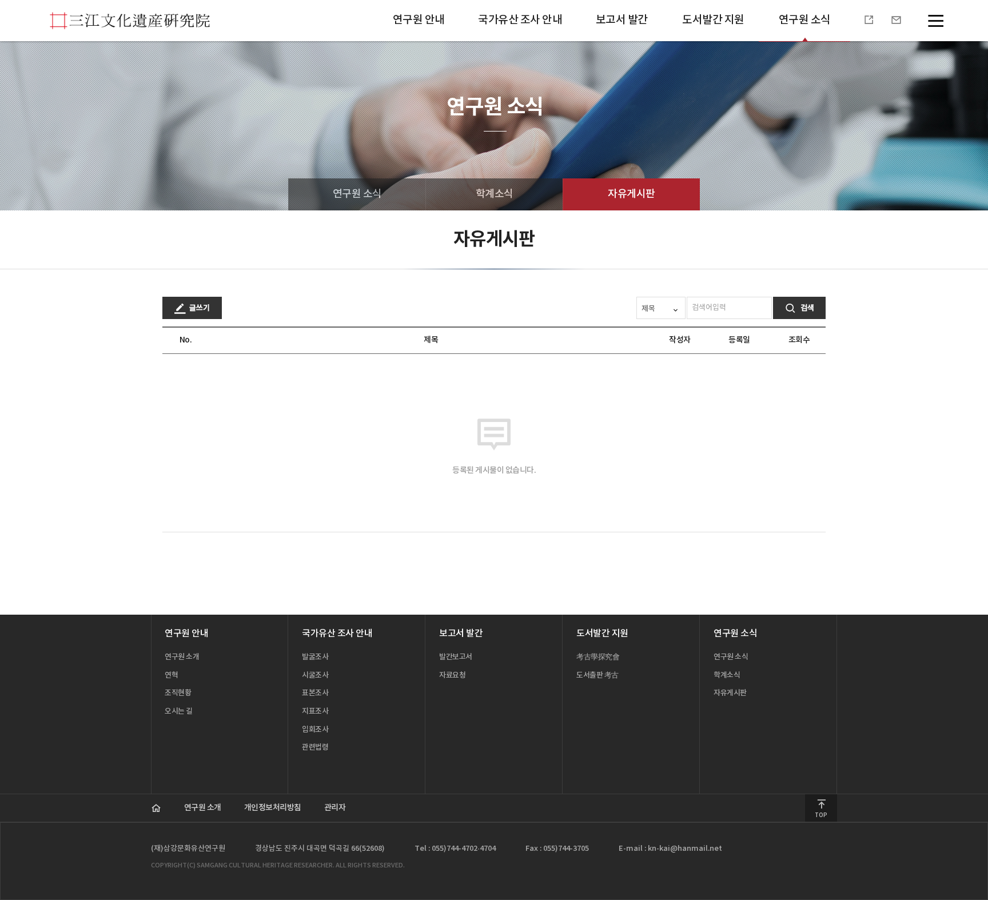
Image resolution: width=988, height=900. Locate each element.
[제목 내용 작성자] (661, 307)
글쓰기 (199, 308)
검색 (806, 308)
